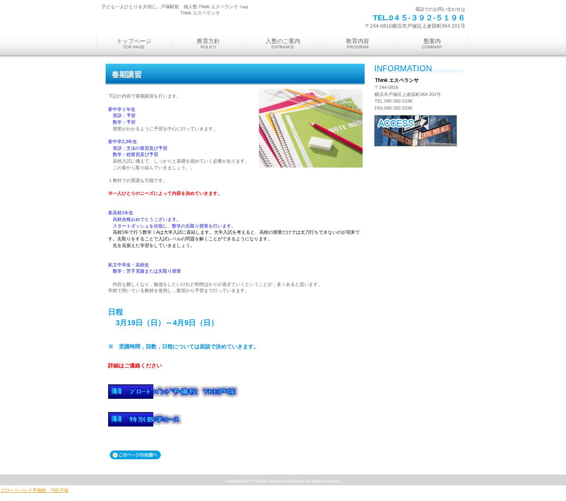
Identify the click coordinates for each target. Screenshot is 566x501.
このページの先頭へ (135, 455)
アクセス (415, 130)
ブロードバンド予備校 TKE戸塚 (34, 490)
